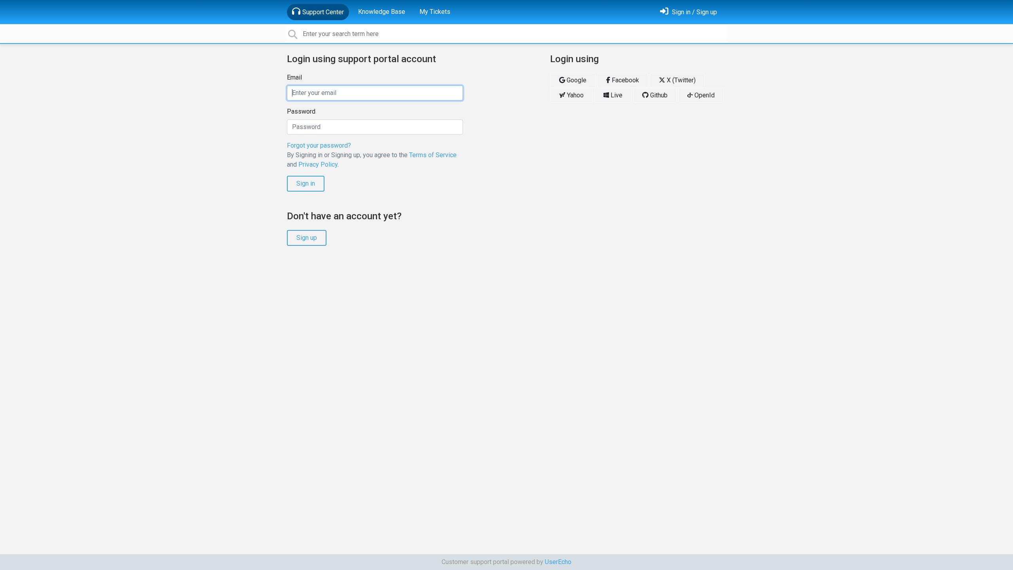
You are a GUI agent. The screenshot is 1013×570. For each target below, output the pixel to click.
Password (301, 111)
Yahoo (574, 95)
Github (658, 95)
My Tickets (434, 11)
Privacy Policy (318, 164)
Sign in (305, 183)
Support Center (323, 12)
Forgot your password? (319, 145)
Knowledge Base (381, 11)
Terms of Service (433, 155)
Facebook (624, 80)
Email (294, 77)
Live (615, 95)
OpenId (704, 95)
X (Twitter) (680, 80)
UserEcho (558, 562)
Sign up (306, 237)
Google (575, 80)
